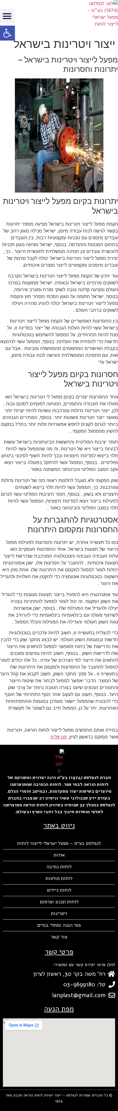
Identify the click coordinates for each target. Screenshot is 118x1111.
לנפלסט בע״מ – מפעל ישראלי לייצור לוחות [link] (59, 843)
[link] (7, 33)
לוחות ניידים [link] (59, 890)
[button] (7, 16)
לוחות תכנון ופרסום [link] (59, 901)
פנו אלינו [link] (58, 737)
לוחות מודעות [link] (59, 878)
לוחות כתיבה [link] (59, 866)
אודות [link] (59, 855)
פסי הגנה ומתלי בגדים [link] (59, 925)
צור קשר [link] (59, 937)
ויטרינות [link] (59, 913)
